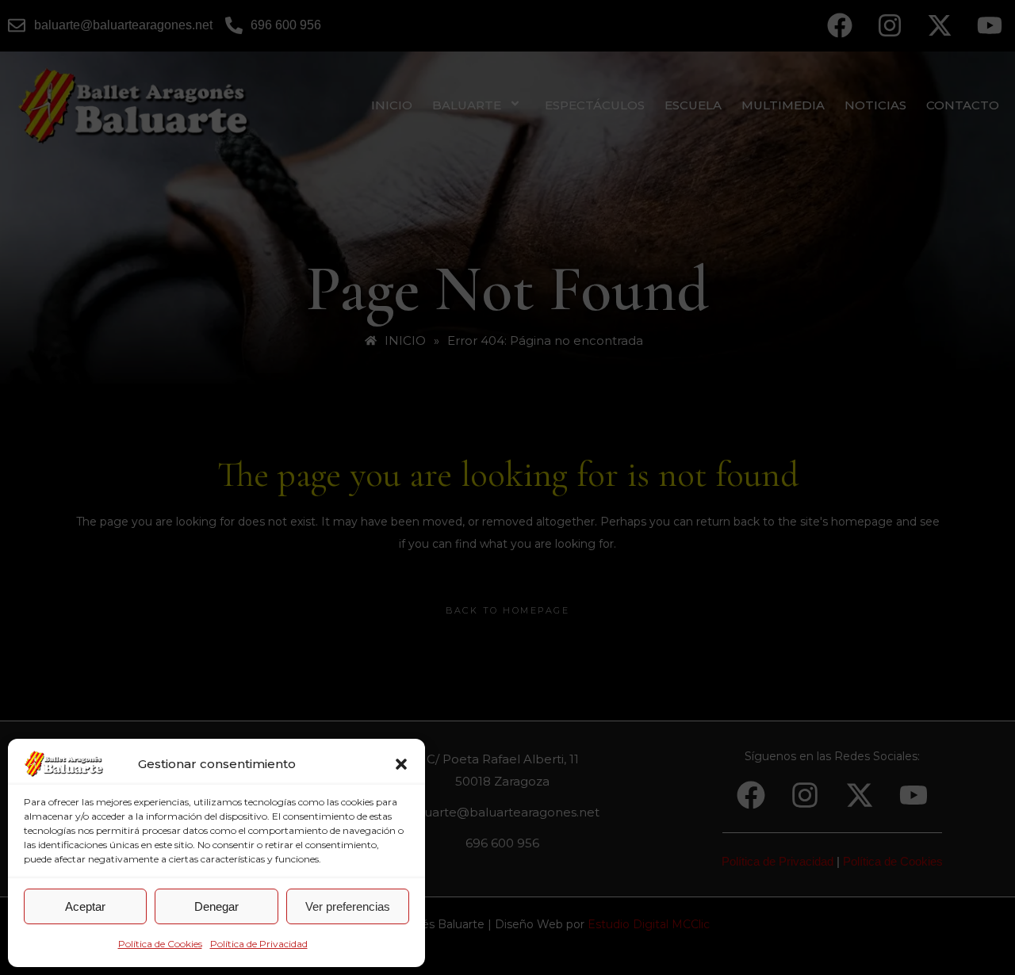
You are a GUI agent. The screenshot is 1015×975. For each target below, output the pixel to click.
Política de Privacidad (259, 944)
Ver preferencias (347, 906)
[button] (401, 764)
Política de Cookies (160, 944)
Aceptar (85, 906)
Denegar (216, 906)
